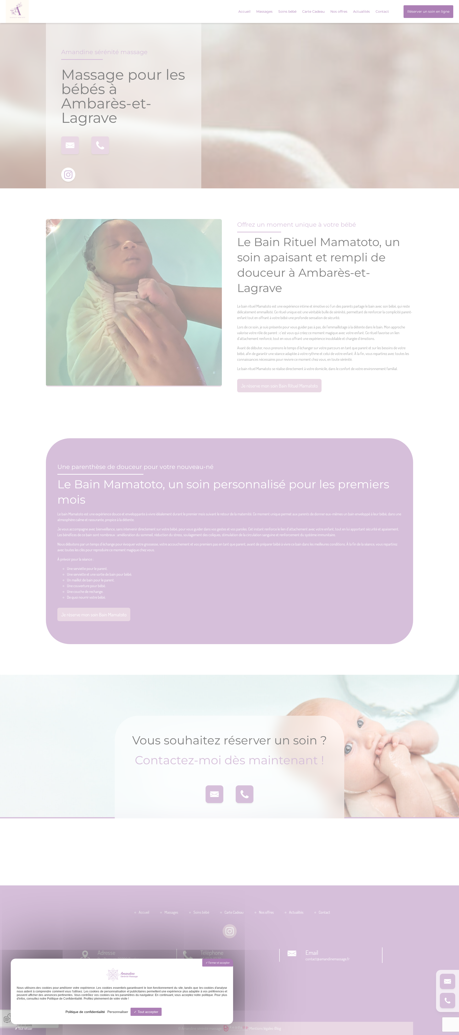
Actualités (361, 11)
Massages (264, 11)
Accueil (244, 11)
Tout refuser (24, 1028)
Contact (382, 11)
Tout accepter (147, 1012)
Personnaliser (117, 1012)
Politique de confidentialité (85, 1012)
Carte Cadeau (313, 11)
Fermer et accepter (219, 962)
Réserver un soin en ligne (428, 11)
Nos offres (338, 11)
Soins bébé (287, 11)
